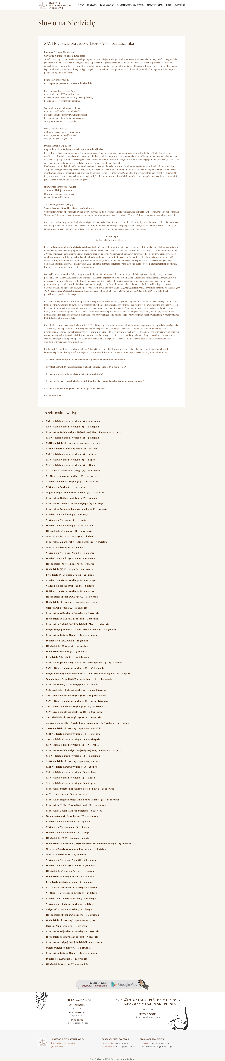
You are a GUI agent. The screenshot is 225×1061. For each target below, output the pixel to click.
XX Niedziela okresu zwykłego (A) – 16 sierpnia (72, 426)
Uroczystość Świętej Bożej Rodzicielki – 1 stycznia (74, 942)
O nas (81, 5)
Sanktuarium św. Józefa (131, 5)
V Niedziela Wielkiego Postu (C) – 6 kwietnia (71, 860)
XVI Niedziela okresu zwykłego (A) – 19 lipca (71, 454)
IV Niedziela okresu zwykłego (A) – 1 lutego (70, 591)
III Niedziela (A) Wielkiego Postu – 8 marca (70, 563)
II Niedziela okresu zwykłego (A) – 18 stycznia (72, 602)
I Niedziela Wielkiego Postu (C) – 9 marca (69, 882)
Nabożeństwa (155, 5)
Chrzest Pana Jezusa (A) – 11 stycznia (66, 607)
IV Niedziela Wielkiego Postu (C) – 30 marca (71, 865)
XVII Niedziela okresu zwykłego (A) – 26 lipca (71, 448)
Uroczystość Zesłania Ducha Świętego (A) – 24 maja (74, 503)
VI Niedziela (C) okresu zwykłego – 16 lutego (71, 898)
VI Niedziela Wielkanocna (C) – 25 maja (68, 821)
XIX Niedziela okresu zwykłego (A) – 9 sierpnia (72, 437)
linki (169, 5)
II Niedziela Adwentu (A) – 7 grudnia (66, 651)
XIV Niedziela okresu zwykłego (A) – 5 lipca (70, 465)
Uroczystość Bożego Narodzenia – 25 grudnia (71, 635)
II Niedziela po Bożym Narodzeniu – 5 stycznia (72, 936)
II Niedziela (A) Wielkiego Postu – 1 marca (69, 569)
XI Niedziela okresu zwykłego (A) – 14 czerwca (72, 481)
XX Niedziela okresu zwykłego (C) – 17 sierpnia (72, 744)
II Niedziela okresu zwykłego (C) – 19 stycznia (72, 920)
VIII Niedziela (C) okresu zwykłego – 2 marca (71, 887)
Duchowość (107, 5)
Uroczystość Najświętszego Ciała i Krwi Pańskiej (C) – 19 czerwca (82, 799)
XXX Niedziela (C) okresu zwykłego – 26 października (76, 690)
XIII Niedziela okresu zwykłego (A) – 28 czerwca (73, 470)
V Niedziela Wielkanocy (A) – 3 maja (66, 520)
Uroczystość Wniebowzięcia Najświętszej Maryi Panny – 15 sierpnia (83, 432)
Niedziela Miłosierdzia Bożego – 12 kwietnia (71, 536)
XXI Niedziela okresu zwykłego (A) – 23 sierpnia (73, 421)
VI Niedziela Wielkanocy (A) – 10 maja (67, 514)
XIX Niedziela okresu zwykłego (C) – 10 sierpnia (73, 755)
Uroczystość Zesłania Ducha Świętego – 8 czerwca (74, 810)
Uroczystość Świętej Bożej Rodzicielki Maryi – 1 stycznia (77, 624)
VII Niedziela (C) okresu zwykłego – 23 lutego (71, 892)
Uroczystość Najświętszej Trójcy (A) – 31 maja (71, 498)
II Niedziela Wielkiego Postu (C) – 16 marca (70, 876)
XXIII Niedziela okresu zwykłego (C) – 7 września (73, 728)
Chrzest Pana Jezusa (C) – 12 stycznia (67, 925)
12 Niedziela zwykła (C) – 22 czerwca (66, 794)
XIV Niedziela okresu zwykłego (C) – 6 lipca (70, 783)
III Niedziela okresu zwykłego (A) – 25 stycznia (72, 596)
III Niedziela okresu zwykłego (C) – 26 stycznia (72, 914)
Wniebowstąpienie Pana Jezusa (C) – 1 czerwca (72, 816)
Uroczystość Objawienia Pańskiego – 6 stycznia (72, 613)
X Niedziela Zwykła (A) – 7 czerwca (65, 487)
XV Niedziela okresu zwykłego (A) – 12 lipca (70, 459)
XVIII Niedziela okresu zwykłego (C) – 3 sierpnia (73, 761)
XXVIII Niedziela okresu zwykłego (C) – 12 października (77, 701)
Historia (92, 5)
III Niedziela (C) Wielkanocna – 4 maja (67, 838)
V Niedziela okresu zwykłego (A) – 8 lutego (70, 585)
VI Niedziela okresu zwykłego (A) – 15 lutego (71, 580)
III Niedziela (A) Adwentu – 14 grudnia (67, 646)
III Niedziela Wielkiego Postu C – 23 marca (70, 871)
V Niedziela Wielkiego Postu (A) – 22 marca (70, 552)
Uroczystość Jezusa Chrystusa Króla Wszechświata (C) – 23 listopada (84, 662)
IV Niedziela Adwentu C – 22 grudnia (66, 958)
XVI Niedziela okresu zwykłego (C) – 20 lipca (71, 772)
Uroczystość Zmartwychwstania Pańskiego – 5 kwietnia (77, 541)
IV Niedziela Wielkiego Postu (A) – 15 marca (70, 558)
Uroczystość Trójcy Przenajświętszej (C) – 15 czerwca (76, 805)
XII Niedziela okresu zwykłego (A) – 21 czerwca (72, 476)
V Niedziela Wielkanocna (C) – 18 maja (67, 827)
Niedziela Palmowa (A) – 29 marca (65, 547)
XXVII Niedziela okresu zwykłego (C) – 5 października (76, 706)
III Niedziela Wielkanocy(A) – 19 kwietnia (69, 531)
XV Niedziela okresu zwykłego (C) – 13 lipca (70, 777)
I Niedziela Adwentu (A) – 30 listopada (67, 657)
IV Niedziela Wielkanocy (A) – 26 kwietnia (69, 525)
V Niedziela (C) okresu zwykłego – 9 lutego (70, 904)
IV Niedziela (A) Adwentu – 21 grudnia (67, 640)
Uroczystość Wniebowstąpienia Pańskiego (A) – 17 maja (76, 509)
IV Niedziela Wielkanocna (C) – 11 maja (67, 832)
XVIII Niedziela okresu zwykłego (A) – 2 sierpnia (73, 443)
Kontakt (180, 5)
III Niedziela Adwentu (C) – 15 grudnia (67, 964)
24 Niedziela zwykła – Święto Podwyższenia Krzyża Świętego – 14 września (88, 723)
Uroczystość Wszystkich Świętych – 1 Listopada (72, 684)
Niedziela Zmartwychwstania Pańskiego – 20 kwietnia (76, 849)
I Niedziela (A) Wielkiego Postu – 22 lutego (70, 574)
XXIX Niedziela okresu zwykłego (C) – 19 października (76, 695)
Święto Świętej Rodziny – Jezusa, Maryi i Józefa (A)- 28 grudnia (81, 629)
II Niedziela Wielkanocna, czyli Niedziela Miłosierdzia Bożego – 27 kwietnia (88, 843)
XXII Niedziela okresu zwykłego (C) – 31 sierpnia (73, 733)
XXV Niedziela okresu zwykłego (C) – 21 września (73, 717)
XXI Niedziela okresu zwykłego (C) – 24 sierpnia (73, 739)
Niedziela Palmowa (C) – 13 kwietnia (66, 854)
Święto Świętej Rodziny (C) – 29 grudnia (68, 947)
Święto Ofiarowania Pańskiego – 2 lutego (69, 909)
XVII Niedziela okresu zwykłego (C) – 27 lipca (71, 766)
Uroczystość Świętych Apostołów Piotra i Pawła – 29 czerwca (80, 788)
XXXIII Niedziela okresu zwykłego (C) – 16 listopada (75, 668)
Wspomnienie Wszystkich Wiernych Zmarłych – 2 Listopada (79, 679)
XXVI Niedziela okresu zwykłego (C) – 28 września (74, 711)
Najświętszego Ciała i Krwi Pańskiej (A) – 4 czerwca (75, 492)
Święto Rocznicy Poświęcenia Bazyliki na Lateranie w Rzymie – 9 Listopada (88, 673)
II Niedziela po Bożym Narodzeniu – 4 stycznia (72, 618)
